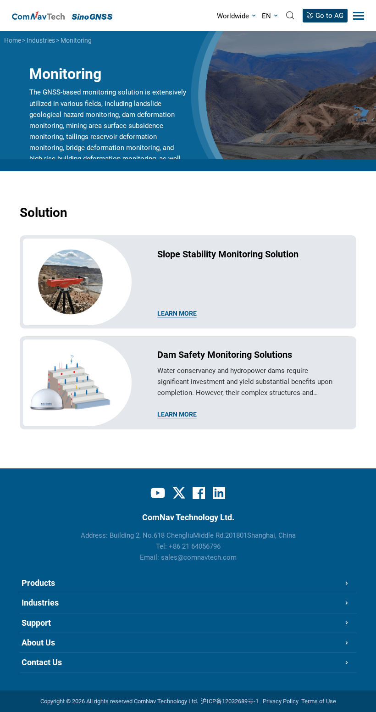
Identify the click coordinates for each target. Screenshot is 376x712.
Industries (41, 40)
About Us (38, 642)
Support (36, 623)
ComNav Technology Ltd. (166, 701)
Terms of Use (318, 701)
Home (12, 40)
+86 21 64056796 (195, 547)
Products (38, 583)
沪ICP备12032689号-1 (230, 701)
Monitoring (76, 40)
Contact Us (42, 662)
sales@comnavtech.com (199, 558)
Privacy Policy (281, 701)
